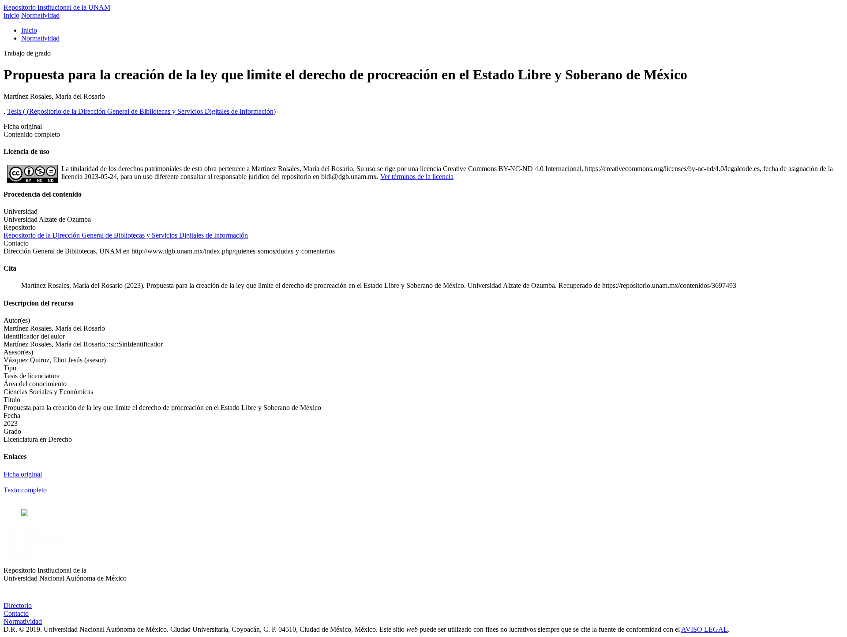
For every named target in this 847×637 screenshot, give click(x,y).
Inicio (11, 15)
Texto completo (25, 490)
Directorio (18, 605)
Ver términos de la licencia (416, 176)
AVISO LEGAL (704, 629)
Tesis (15, 111)
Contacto (16, 613)
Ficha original (23, 474)
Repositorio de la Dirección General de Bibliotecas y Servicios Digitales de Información (151, 111)
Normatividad (40, 15)
